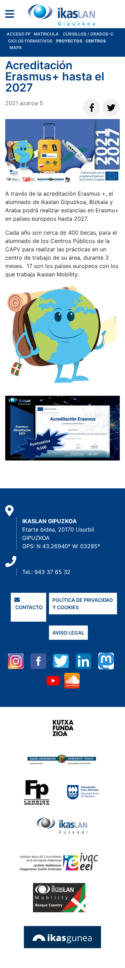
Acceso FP (20, 34)
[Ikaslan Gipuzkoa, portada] (62, 14)
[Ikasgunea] (62, 937)
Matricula (48, 34)
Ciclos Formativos (30, 41)
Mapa (15, 47)
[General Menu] (11, 15)
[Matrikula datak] (84, 41)
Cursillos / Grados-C (88, 34)
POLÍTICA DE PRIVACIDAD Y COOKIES (82, 603)
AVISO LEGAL (68, 633)
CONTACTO (28, 607)
